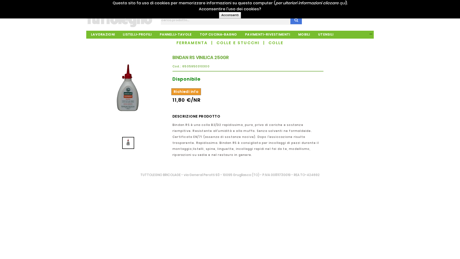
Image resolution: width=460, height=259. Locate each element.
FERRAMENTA (192, 43)
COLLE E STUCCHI (238, 43)
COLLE (276, 43)
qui (342, 3)
